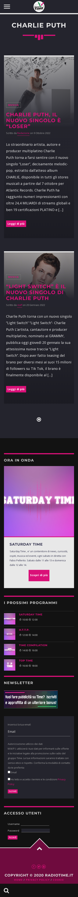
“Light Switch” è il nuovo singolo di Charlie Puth (36, 292)
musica (13, 105)
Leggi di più (16, 223)
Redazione (23, 133)
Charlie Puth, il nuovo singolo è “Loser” (33, 120)
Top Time (26, 660)
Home (18, 879)
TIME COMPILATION (33, 645)
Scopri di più (39, 575)
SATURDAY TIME (31, 614)
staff (19, 305)
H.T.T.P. (24, 630)
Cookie (58, 879)
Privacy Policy (38, 879)
